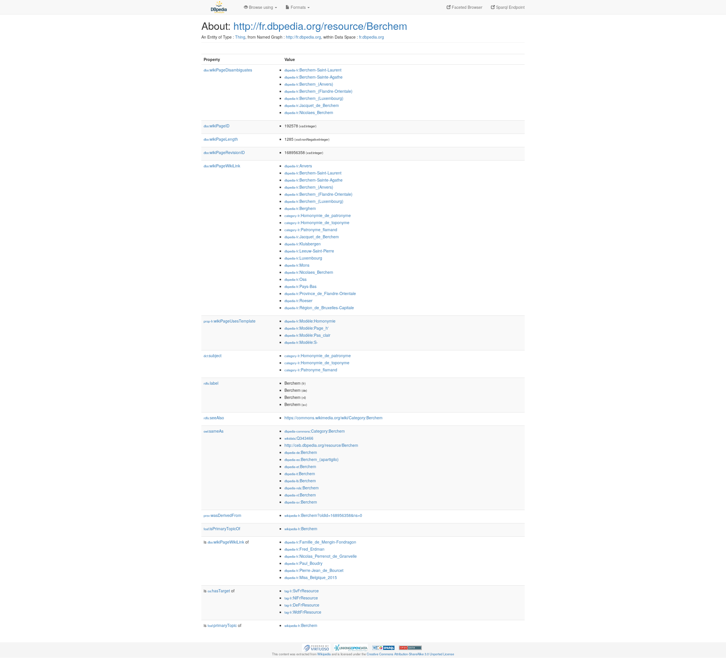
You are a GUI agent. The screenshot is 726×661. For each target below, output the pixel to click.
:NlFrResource (301, 598)
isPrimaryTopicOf (222, 528)
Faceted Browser (466, 7)
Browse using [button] (261, 7)
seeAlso (214, 417)
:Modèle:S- (301, 342)
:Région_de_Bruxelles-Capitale (319, 307)
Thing (240, 37)
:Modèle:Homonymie (309, 321)
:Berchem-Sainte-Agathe (313, 77)
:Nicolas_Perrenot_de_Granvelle (320, 556)
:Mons (296, 265)
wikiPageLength (221, 139)
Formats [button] (298, 7)
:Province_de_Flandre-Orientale (320, 293)
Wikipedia (324, 654)
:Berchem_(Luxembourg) (313, 98)
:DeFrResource (301, 605)
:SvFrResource (301, 590)
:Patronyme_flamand (310, 229)
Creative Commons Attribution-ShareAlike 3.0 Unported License (410, 654)
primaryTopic (222, 625)
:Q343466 (298, 438)
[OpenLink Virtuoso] (316, 647)
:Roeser (298, 300)
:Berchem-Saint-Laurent (312, 70)
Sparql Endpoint (510, 7)
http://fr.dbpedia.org (303, 37)
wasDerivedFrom (222, 515)
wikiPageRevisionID (224, 152)
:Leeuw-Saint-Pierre (309, 251)
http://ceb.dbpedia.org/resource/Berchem (321, 445)
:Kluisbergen (302, 244)
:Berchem (300, 452)
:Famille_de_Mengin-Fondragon (320, 542)
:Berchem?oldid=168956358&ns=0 (323, 515)
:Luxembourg (303, 258)
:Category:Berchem (314, 431)
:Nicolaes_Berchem (308, 112)
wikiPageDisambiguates (228, 70)
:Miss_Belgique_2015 (310, 577)
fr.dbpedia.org (371, 37)
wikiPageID (216, 126)
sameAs (213, 431)
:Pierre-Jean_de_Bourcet (313, 570)
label (211, 383)
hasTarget (219, 590)
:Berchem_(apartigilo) (311, 459)
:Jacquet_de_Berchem (311, 105)
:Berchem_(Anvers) (308, 84)
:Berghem (300, 208)
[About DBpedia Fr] (218, 7)
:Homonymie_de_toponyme (316, 222)
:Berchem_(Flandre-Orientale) (318, 91)
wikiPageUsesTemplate (230, 321)
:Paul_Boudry (303, 563)
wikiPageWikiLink (222, 166)
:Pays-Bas (300, 286)
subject (212, 355)
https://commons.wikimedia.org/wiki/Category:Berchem (333, 417)
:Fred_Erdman (304, 549)
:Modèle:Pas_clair (307, 335)
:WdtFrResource (302, 612)
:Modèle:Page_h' (306, 328)
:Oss (295, 279)
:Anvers (298, 166)
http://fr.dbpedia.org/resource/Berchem (320, 25)
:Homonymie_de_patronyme (317, 215)
